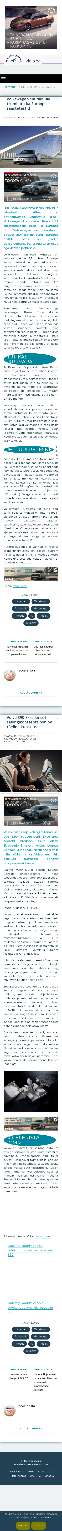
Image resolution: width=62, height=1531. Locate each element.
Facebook (21, 608)
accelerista (12, 117)
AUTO (52, 1507)
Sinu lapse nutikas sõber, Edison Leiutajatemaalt (44, 650)
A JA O (41, 1507)
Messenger (40, 608)
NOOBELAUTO (24, 738)
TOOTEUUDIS (43, 117)
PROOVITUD (16, 1507)
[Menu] (3, 79)
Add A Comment (31, 692)
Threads (19, 615)
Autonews (20, 585)
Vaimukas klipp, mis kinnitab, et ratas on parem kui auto (17, 650)
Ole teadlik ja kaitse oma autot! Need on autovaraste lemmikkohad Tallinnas (45, 1418)
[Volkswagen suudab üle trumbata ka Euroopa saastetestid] (31, 167)
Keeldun (23, 1525)
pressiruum (42, 1236)
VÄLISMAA (53, 117)
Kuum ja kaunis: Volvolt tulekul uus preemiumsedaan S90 (30, 1250)
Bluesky (31, 622)
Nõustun (38, 1525)
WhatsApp (40, 601)
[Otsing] (57, 69)
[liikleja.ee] (30, 59)
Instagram (21, 601)
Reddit (43, 615)
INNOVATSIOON (11, 738)
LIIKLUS (30, 1507)
